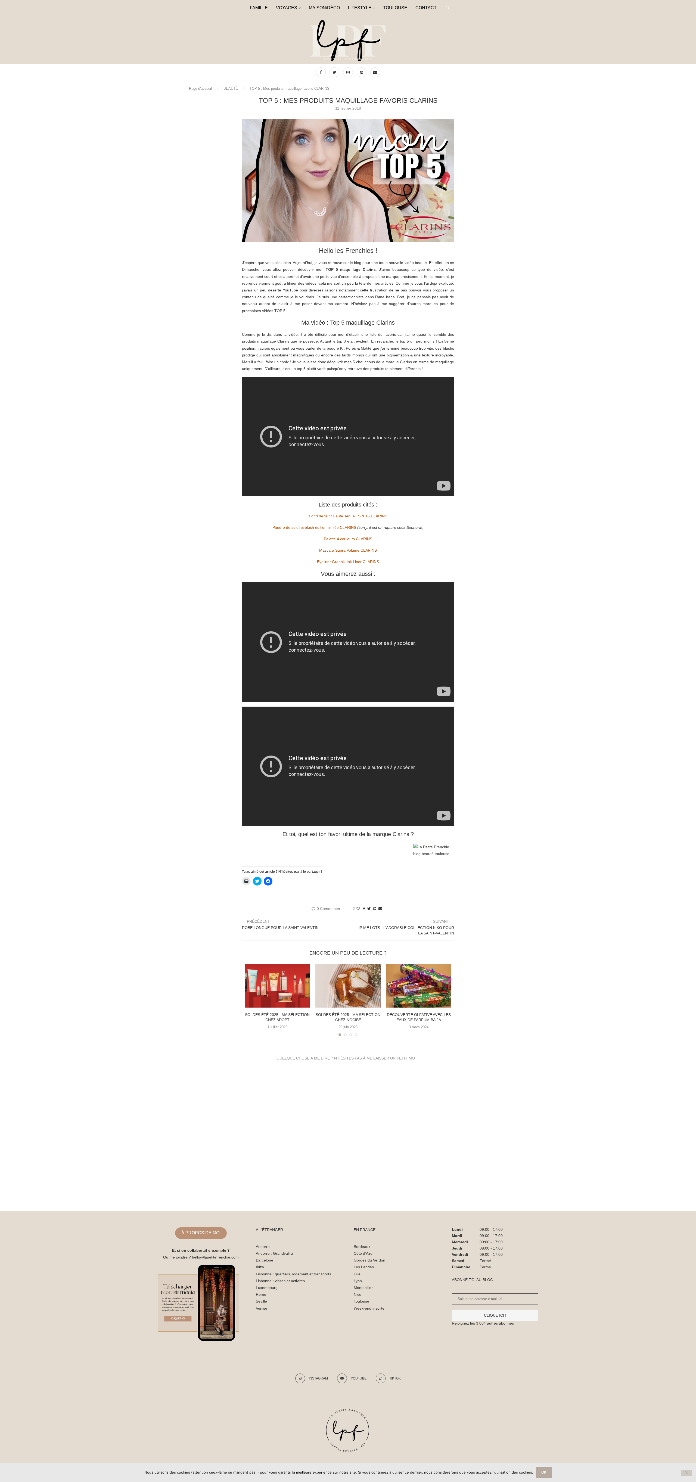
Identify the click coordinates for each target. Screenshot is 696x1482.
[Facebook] (321, 72)
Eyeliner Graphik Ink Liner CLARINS (348, 562)
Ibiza (260, 1267)
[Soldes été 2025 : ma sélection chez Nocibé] (348, 986)
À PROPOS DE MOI (200, 1233)
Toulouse (361, 1301)
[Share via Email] (380, 908)
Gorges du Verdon (369, 1260)
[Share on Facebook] (364, 908)
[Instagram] (348, 72)
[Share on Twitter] (369, 908)
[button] (348, 180)
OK (543, 1472)
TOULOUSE (395, 7)
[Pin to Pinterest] (374, 908)
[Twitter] (335, 72)
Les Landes (364, 1267)
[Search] (447, 8)
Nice (357, 1294)
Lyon (358, 1281)
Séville (261, 1301)
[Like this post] (358, 908)
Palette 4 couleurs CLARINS (348, 539)
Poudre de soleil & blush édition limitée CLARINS (314, 527)
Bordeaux (362, 1246)
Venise (261, 1308)
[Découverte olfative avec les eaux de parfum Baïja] (418, 986)
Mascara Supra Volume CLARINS (348, 550)
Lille (357, 1274)
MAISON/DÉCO (324, 7)
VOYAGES (286, 7)
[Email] (375, 72)
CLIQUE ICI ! (495, 1315)
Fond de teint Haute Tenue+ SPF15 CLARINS (348, 516)
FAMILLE (259, 7)
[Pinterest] (362, 72)
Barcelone (264, 1260)
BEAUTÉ (230, 88)
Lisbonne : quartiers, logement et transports (293, 1274)
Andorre (263, 1246)
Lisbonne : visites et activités (280, 1281)
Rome (261, 1294)
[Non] (686, 1473)
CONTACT (426, 7)
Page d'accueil (200, 88)
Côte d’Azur (364, 1253)
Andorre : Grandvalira (274, 1253)
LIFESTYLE (359, 7)
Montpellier (363, 1287)
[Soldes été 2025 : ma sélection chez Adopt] (277, 986)
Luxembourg (267, 1287)
